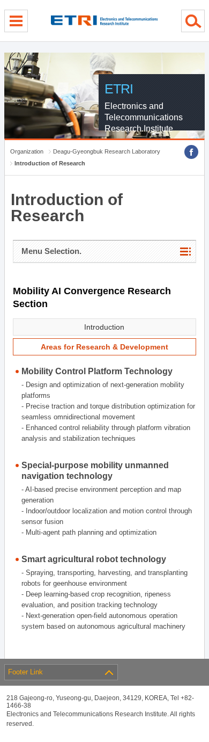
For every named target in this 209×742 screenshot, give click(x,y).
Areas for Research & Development (104, 347)
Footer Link (25, 672)
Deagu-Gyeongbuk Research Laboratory (106, 151)
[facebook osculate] (191, 152)
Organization (26, 151)
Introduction (104, 327)
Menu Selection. (51, 251)
